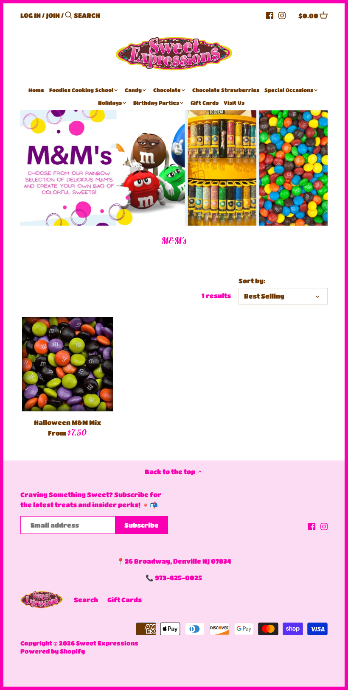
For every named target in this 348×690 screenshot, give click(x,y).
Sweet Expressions (107, 643)
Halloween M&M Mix (67, 422)
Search (86, 599)
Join (53, 15)
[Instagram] (282, 15)
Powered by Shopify (52, 651)
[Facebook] (269, 15)
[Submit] (68, 15)
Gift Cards (124, 599)
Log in (30, 15)
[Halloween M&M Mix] (67, 364)
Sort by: (252, 281)
